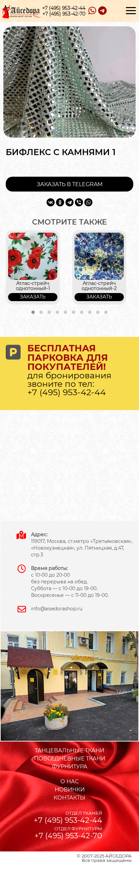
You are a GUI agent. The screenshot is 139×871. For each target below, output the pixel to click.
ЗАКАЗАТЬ (33, 296)
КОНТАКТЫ (69, 797)
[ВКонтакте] (51, 202)
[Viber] (79, 202)
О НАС (69, 781)
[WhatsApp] (88, 202)
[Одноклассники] (60, 202)
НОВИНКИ (70, 789)
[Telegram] (69, 202)
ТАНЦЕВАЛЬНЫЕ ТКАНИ (69, 750)
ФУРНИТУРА (69, 766)
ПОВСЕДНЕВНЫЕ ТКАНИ (69, 758)
